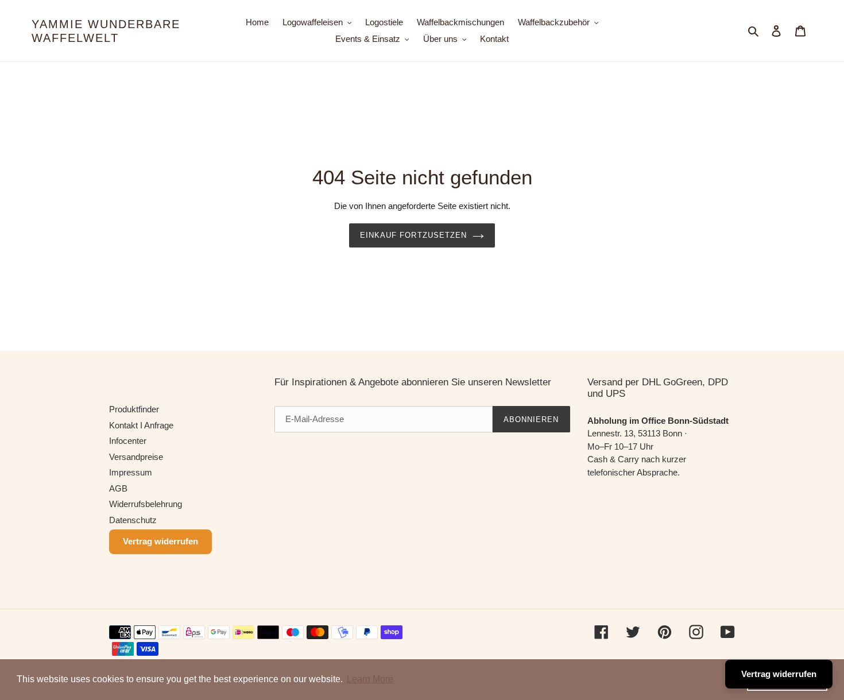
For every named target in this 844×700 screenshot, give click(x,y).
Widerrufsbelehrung (145, 504)
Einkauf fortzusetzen (413, 235)
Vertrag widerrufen (160, 541)
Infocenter (127, 441)
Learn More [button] (370, 679)
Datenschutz (133, 520)
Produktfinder (134, 409)
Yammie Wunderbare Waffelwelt (106, 31)
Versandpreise (136, 457)
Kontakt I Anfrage (141, 425)
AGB (118, 488)
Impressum (130, 472)
